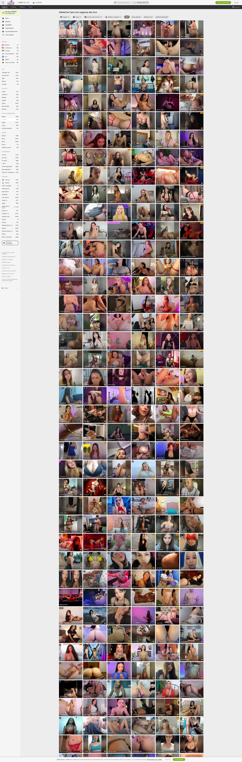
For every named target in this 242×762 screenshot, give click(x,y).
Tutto (126, 17)
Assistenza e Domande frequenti (8, 253)
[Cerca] (134, 2)
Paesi (77, 17)
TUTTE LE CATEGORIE (9, 242)
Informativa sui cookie (154, 759)
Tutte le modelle (6, 276)
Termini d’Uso (6, 268)
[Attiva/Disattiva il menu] (3, 2)
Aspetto (65, 17)
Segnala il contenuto (7, 259)
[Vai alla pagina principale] (11, 2)
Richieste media (6, 262)
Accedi (236, 2)
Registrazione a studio (8, 273)
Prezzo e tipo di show (93, 17)
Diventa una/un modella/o (9, 271)
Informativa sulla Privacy (8, 265)
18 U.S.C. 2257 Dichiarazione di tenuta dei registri (9, 280)
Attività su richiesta (113, 17)
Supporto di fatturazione (8, 256)
